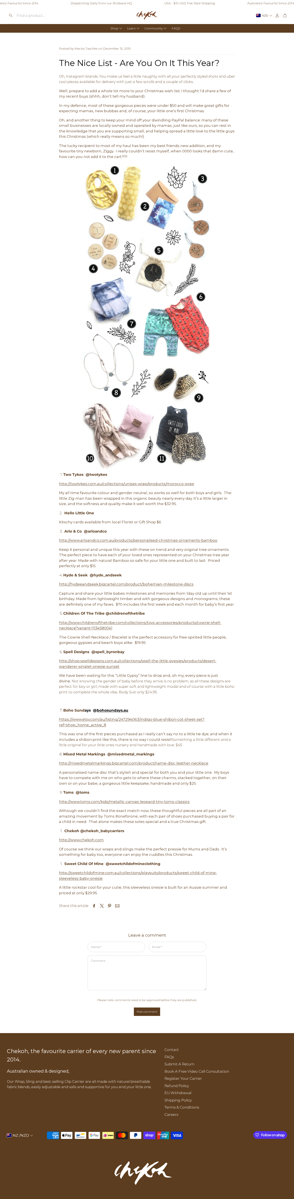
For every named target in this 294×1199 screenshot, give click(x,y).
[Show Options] (113, 627)
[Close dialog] (225, 547)
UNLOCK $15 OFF (145, 627)
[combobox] (91, 627)
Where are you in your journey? (88, 617)
